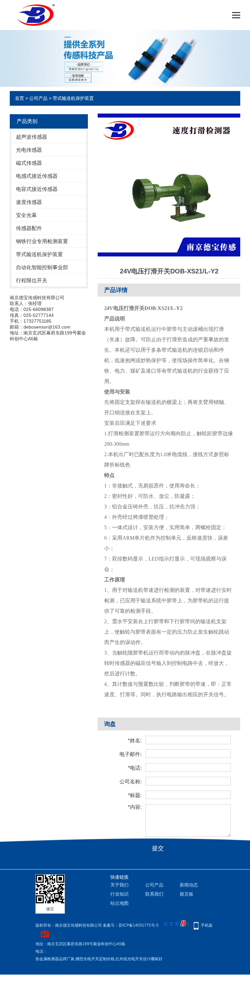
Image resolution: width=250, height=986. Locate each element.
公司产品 (38, 98)
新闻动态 (189, 884)
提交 (158, 848)
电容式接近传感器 (37, 189)
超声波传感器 (31, 137)
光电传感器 (29, 150)
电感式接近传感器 (37, 176)
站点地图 (119, 903)
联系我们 (154, 894)
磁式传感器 (29, 163)
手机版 (207, 925)
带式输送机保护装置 (73, 98)
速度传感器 (29, 202)
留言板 (186, 894)
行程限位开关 (31, 280)
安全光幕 (26, 215)
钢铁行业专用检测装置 (42, 241)
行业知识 (119, 894)
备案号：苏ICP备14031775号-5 (131, 925)
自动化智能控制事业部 (42, 267)
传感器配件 (29, 228)
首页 (19, 98)
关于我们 (119, 884)
